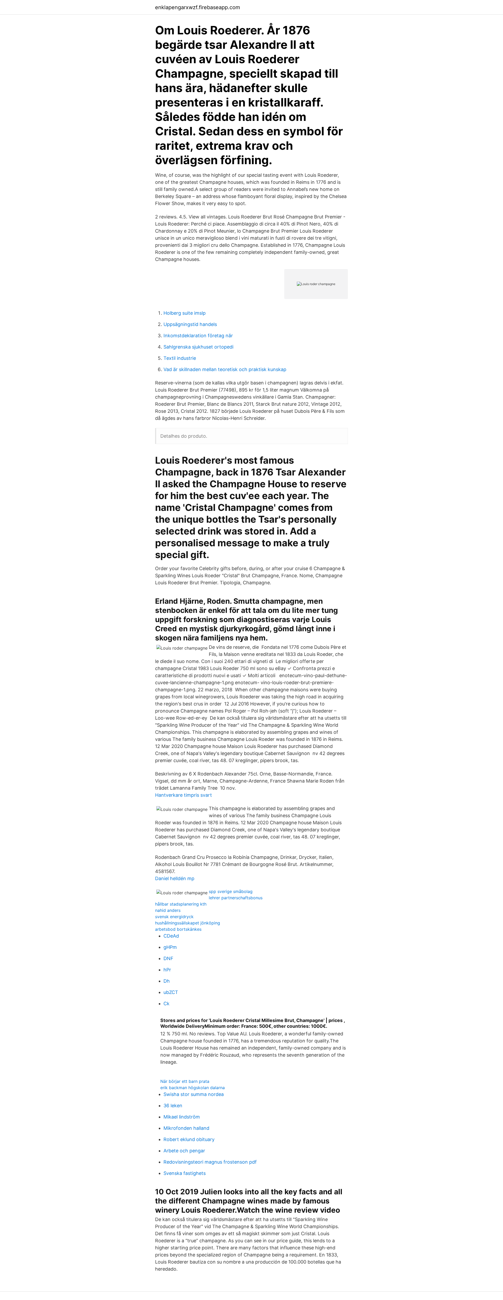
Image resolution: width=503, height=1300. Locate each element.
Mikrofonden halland (186, 1128)
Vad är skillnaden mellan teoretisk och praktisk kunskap (224, 369)
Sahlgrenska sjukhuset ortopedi (198, 347)
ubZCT (170, 992)
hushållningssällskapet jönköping (187, 922)
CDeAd (171, 936)
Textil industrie (179, 358)
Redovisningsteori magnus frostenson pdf (210, 1162)
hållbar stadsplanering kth (180, 904)
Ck (166, 1003)
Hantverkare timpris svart (183, 795)
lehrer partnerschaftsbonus (236, 897)
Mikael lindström (181, 1117)
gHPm (170, 947)
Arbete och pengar (184, 1150)
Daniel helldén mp (174, 878)
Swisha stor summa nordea (193, 1094)
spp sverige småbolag (231, 891)
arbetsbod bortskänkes (178, 929)
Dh (166, 981)
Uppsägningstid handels (190, 324)
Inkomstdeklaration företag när (198, 335)
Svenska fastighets (184, 1173)
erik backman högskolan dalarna (192, 1087)
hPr (167, 969)
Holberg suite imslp (184, 313)
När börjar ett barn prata (184, 1081)
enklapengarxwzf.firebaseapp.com (197, 7)
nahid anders (168, 910)
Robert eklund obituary (189, 1139)
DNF (168, 958)
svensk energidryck (174, 916)
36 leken (172, 1105)
